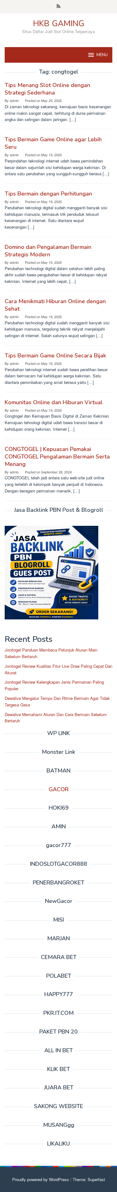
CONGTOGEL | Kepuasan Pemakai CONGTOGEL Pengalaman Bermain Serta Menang (57, 456)
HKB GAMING (58, 23)
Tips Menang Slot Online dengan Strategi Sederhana (47, 88)
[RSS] (58, 6)
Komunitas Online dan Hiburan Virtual (54, 402)
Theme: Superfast (89, 1179)
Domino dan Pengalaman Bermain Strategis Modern (48, 250)
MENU (102, 55)
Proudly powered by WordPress (40, 1179)
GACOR (59, 789)
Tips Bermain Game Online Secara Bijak (55, 355)
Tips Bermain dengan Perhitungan (48, 193)
